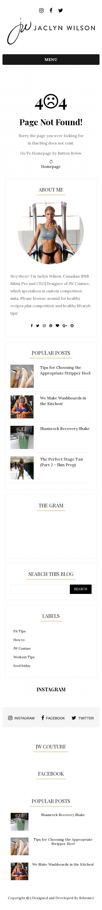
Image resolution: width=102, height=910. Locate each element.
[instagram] (41, 11)
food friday (21, 666)
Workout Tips (24, 657)
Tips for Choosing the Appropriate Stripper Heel (63, 841)
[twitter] (60, 11)
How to (19, 640)
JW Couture (22, 648)
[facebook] (51, 11)
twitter (86, 718)
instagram (24, 718)
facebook (55, 718)
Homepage (51, 166)
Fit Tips (19, 631)
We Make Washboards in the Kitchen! (63, 864)
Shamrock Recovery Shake (63, 815)
